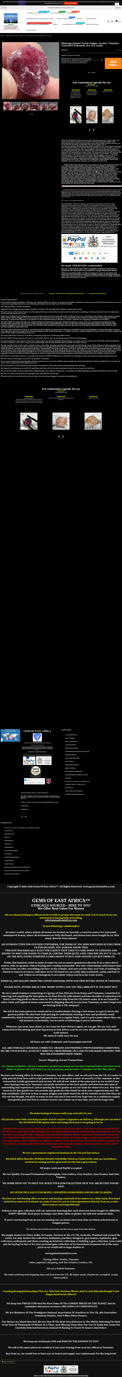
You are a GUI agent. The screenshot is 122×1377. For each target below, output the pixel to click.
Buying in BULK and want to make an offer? (16, 871)
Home (2, 36)
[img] (91, 84)
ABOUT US (55, 24)
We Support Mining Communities (74, 794)
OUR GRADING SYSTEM (11, 851)
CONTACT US (8, 844)
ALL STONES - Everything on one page (38, 13)
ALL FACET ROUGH (70, 745)
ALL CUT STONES (70, 738)
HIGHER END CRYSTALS (72, 765)
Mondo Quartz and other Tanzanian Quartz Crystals (39, 19)
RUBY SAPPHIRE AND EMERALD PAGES (76, 775)
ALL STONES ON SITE (71, 735)
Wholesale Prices (9, 834)
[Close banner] (120, 3)
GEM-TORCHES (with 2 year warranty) (73, 24)
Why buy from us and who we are (32, 294)
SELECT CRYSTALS (70, 768)
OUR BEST (79, 19)
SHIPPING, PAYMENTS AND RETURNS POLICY (17, 867)
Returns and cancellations (12, 874)
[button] (90, 130)
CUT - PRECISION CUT (58, 13)
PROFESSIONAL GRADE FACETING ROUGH (77, 751)
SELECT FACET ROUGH (71, 748)
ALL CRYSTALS (69, 761)
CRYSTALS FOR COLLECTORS (66, 18)
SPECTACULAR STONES (92, 24)
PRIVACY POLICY (9, 864)
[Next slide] (59, 70)
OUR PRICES (8, 854)
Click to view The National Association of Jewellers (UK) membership (61, 1376)
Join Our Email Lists (68, 3)
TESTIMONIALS (8, 841)
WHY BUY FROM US (31, 30)
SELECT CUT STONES (71, 741)
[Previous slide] (2, 70)
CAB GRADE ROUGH (70, 755)
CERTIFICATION (9, 861)
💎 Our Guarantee (8, 1361)
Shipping (64, 55)
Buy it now (91, 72)
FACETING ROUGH (73, 13)
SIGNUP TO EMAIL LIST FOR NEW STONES (39, 24)
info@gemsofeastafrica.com (50, 802)
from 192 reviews (90, 86)
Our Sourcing (69, 788)
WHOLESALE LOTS (91, 19)
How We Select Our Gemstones (74, 791)
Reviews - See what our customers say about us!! (66, 294)
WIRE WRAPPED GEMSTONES (73, 771)
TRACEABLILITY (9, 847)
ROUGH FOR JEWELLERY (72, 758)
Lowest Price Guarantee (97, 294)
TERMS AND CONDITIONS (11, 857)
